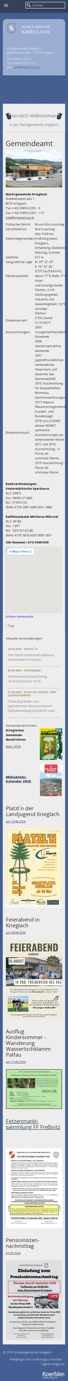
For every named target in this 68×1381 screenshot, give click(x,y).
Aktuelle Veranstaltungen (24, 638)
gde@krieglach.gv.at (27, 67)
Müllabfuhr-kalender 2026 (18, 779)
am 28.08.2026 (16, 933)
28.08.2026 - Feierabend (24, 670)
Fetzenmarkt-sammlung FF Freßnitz (33, 1123)
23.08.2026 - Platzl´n (23, 649)
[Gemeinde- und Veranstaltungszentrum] (34, 168)
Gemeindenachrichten (21, 725)
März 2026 (13, 746)
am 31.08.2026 (16, 1062)
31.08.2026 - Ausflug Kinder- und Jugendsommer (32, 693)
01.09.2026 (13, 1253)
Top (11, 626)
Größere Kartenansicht (19, 616)
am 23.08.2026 (16, 821)
